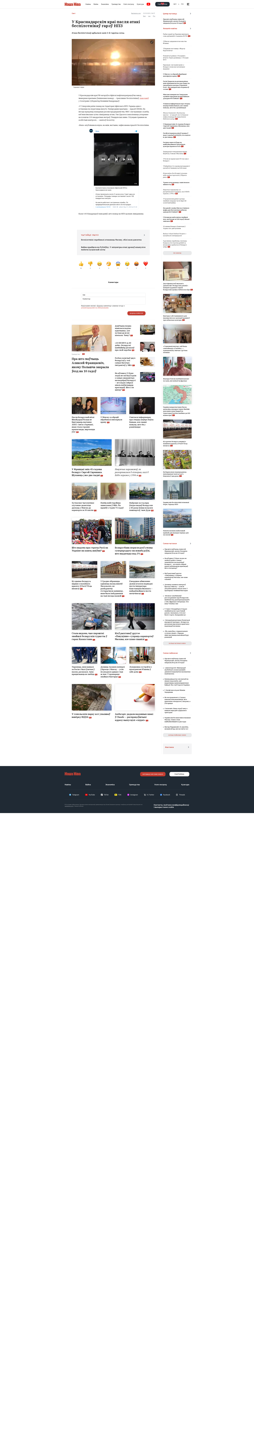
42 (152, 510)
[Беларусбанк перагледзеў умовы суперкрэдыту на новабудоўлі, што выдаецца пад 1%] (135, 536)
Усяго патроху (128, 4)
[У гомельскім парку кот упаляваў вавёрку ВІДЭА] (92, 703)
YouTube (92, 795)
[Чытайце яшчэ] (144, 235)
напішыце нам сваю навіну (152, 774)
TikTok (106, 795)
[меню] (188, 4)
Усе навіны (177, 253)
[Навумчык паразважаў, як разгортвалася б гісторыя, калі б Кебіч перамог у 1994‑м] (135, 458)
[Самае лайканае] (190, 653)
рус (182, 4)
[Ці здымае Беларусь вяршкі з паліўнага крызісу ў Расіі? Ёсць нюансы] (84, 579)
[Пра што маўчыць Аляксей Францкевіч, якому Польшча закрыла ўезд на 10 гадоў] (92, 349)
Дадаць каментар (136, 313)
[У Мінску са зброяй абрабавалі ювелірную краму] (113, 415)
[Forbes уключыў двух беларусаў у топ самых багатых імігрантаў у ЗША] (135, 362)
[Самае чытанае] (190, 543)
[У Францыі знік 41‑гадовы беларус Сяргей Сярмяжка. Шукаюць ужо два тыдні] (92, 458)
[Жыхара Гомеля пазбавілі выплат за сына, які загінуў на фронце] (177, 369)
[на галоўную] (73, 4)
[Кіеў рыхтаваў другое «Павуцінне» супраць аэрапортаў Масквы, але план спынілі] (135, 622)
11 (96, 674)
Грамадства (116, 4)
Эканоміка (105, 4)
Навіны (88, 4)
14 (90, 717)
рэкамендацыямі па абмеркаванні (94, 308)
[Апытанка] (188, 747)
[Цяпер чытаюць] (190, 13)
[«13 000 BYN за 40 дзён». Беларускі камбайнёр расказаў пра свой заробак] (135, 347)
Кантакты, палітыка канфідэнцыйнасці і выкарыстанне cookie (171, 806)
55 (184, 23)
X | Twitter (150, 795)
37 (77, 432)
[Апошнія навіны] (190, 28)
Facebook (166, 795)
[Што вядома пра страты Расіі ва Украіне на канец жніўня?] (92, 536)
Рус (154, 16)
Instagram (134, 795)
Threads (182, 795)
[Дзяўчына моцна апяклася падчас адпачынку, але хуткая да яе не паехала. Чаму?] (135, 331)
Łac (149, 16)
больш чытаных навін (177, 643)
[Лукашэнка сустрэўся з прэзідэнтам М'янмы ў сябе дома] (142, 662)
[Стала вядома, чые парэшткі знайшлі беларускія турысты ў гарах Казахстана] (92, 622)
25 (133, 350)
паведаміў (144, 98)
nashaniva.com (69, 806)
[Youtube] (148, 4)
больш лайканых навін (177, 735)
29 (140, 475)
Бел (175, 4)
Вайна (96, 4)
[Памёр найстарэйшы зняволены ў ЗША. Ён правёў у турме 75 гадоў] (113, 497)
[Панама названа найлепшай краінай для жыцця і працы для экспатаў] (177, 522)
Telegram (75, 795)
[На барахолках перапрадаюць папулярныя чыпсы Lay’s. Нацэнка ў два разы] (177, 463)
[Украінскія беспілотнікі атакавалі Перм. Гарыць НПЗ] (177, 492)
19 (119, 677)
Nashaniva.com (136, 13)
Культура (140, 4)
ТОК (119, 795)
